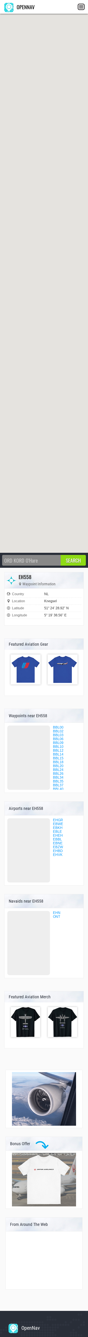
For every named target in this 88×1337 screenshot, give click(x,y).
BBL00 (58, 727)
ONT (56, 916)
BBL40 (58, 789)
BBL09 (58, 743)
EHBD (58, 851)
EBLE (57, 831)
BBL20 (58, 766)
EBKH (58, 828)
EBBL (57, 839)
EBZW (58, 847)
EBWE (58, 824)
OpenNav (30, 1328)
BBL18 (58, 762)
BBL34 (58, 777)
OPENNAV (25, 7)
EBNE (58, 843)
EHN (56, 913)
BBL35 (58, 781)
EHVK (58, 855)
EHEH (58, 835)
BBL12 (58, 750)
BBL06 (58, 739)
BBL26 (58, 773)
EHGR (58, 820)
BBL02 (58, 731)
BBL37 (58, 785)
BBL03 (58, 735)
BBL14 (58, 754)
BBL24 (58, 770)
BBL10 (58, 746)
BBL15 (58, 758)
